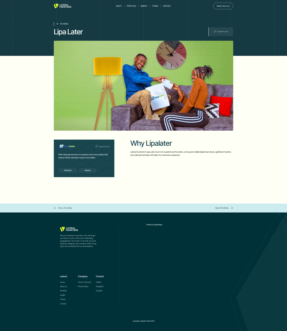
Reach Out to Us (223, 6)
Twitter (98, 282)
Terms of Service (84, 282)
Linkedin (99, 291)
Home (62, 282)
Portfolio (63, 291)
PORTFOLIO (131, 6)
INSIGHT (144, 6)
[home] (73, 6)
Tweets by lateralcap (154, 224)
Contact (63, 304)
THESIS (155, 6)
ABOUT (119, 6)
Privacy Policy (83, 286)
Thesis (62, 299)
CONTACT (167, 6)
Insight (62, 295)
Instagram (99, 286)
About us (63, 286)
